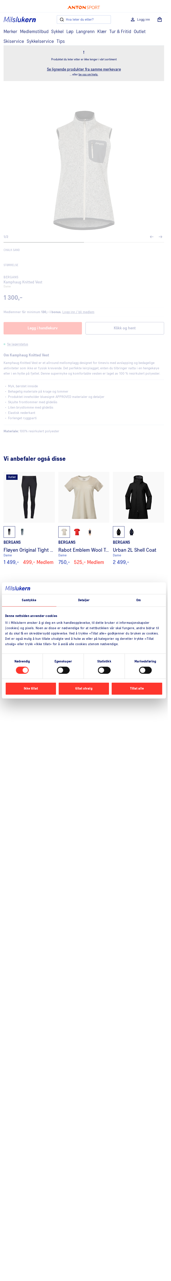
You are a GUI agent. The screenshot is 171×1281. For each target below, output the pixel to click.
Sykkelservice (40, 41)
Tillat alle (137, 688)
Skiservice (14, 41)
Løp (69, 31)
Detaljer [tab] (84, 600)
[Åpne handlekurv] (159, 19)
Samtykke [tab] (29, 600)
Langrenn (85, 31)
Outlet (140, 31)
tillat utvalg (83, 688)
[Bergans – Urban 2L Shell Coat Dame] (138, 518)
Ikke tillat (31, 688)
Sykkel (57, 31)
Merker (10, 31)
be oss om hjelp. (88, 74)
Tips (61, 41)
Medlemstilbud (34, 31)
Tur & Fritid (120, 31)
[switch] (63, 670)
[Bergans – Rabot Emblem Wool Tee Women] (84, 518)
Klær (102, 31)
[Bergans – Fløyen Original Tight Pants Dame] (29, 518)
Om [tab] (138, 600)
